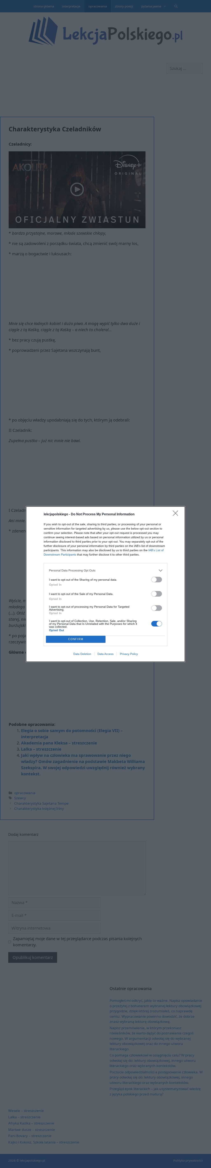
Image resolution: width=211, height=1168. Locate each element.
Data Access (105, 654)
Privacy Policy (129, 654)
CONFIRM (75, 639)
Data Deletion (82, 654)
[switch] (156, 579)
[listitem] (105, 570)
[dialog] (105, 584)
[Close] (177, 514)
